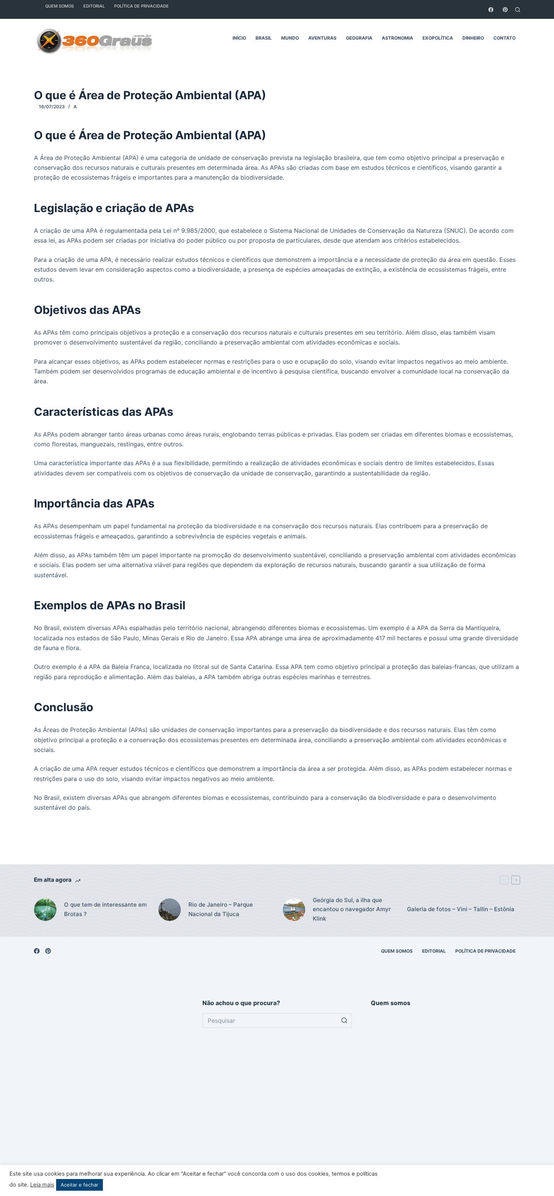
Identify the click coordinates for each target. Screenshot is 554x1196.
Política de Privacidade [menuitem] (485, 951)
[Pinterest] (505, 9)
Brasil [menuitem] (264, 38)
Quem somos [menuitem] (397, 951)
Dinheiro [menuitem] (473, 38)
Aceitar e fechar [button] (79, 1185)
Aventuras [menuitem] (322, 38)
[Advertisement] (109, 1090)
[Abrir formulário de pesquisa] (517, 9)
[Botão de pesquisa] (344, 1020)
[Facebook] (490, 9)
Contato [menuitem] (504, 38)
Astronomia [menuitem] (397, 38)
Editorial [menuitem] (434, 951)
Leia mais (42, 1184)
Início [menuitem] (239, 38)
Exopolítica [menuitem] (437, 38)
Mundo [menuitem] (290, 38)
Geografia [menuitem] (359, 38)
